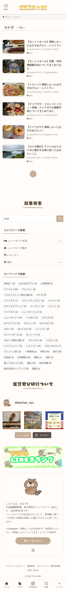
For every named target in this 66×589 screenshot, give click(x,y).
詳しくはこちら (33, 540)
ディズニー (37, 305)
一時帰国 (31, 351)
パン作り (32, 317)
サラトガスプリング (15, 305)
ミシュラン (42, 328)
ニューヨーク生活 (17, 240)
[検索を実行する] (59, 218)
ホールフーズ (12, 322)
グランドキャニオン (33, 300)
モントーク (33, 334)
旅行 (9, 262)
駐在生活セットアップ (16, 368)
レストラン (12, 255)
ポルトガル (24, 328)
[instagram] (33, 550)
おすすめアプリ (28, 283)
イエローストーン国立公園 (18, 294)
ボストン (30, 322)
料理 (45, 351)
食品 (31, 362)
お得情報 (47, 283)
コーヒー (54, 300)
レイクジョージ (13, 345)
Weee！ (9, 283)
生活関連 (24, 357)
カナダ (41, 294)
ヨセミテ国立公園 (14, 340)
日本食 (9, 357)
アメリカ (11, 289)
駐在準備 (45, 362)
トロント (54, 305)
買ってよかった (13, 362)
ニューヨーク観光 (16, 248)
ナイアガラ (11, 311)
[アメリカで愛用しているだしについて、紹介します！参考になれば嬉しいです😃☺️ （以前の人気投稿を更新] (54, 420)
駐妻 (36, 368)
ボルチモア (46, 322)
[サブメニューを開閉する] (59, 240)
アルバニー (29, 289)
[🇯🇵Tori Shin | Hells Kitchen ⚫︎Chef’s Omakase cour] (12, 420)
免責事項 (31, 565)
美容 (49, 357)
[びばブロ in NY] (33, 7)
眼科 (38, 357)
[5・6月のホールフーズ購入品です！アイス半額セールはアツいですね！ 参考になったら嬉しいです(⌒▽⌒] (33, 420)
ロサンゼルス (53, 345)
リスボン (52, 340)
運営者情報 (55, 565)
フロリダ (47, 317)
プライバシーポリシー (15, 565)
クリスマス (11, 300)
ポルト (9, 328)
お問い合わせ (33, 570)
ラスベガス (35, 340)
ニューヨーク (13, 317)
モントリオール (13, 334)
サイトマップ (43, 565)
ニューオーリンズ (32, 311)
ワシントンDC (12, 351)
